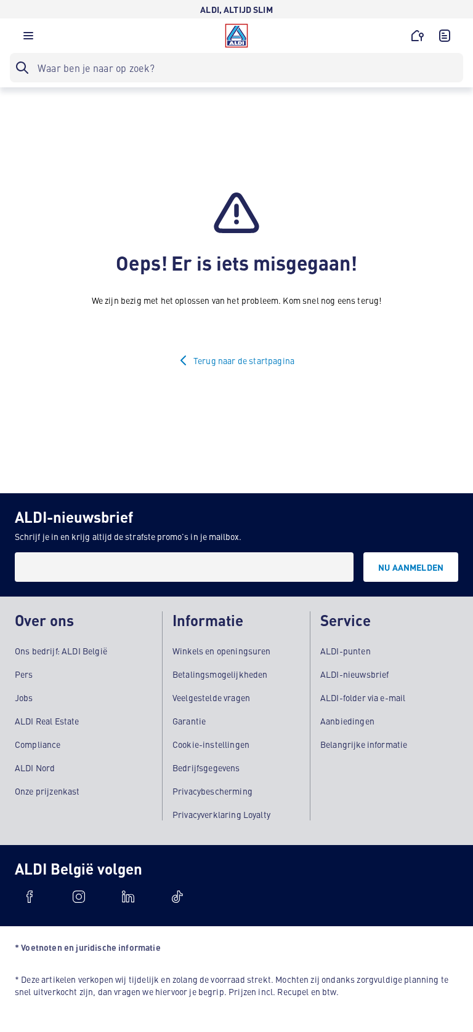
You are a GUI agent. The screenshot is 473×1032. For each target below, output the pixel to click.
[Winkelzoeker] (417, 35)
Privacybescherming (212, 791)
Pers (24, 674)
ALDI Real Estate (47, 721)
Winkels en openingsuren (221, 651)
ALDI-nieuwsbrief (354, 674)
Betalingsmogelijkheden (220, 674)
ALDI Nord (35, 767)
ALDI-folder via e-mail (363, 697)
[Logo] (236, 35)
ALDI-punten (345, 651)
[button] (28, 39)
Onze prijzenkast (47, 791)
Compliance (38, 744)
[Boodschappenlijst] (444, 35)
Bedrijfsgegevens (206, 767)
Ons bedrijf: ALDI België (61, 651)
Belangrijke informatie (364, 744)
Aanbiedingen (347, 721)
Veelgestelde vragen (211, 697)
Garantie (189, 721)
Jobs (24, 697)
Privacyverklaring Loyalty (221, 814)
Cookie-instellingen (210, 744)
